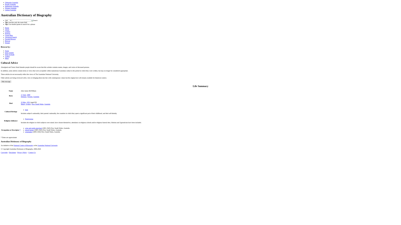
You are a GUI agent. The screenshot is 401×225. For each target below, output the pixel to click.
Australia (36, 97)
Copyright (4, 152)
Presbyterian (29, 119)
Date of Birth (9, 53)
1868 (28, 95)
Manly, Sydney (26, 104)
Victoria (29, 97)
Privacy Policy (22, 152)
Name (7, 51)
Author (7, 56)
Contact (7, 31)
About (7, 30)
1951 (28, 102)
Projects (7, 33)
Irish (26, 110)
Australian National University (47, 145)
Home (7, 28)
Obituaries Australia (11, 2)
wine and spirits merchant (33, 128)
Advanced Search (11, 37)
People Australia (10, 4)
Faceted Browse (10, 39)
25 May (23, 102)
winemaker (28, 132)
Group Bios (9, 35)
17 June (23, 95)
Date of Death (9, 55)
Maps (7, 58)
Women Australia (10, 8)
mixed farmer (29, 130)
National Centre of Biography (23, 145)
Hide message (6, 81)
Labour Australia (10, 10)
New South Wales (38, 104)
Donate (7, 43)
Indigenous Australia (12, 6)
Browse (7, 41)
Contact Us (32, 152)
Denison (23, 97)
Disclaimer (12, 152)
